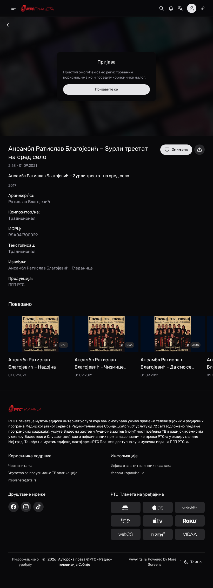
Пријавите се (106, 89)
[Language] (180, 8)
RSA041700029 (23, 234)
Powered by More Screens (162, 562)
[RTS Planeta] (37, 8)
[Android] (126, 507)
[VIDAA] (190, 534)
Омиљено (180, 149)
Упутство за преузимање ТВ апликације (42, 473)
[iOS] (157, 507)
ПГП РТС (16, 284)
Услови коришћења (127, 473)
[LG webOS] (126, 534)
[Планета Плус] (203, 8)
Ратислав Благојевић (29, 201)
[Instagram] (26, 507)
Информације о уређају (25, 562)
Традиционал (21, 218)
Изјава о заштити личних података (141, 466)
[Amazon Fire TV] (126, 521)
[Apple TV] (157, 521)
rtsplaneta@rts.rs (22, 480)
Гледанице (82, 268)
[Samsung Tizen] (157, 534)
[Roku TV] (190, 521)
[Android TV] (190, 507)
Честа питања (20, 466)
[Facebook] (13, 507)
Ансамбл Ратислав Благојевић (38, 268)
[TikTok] (38, 507)
